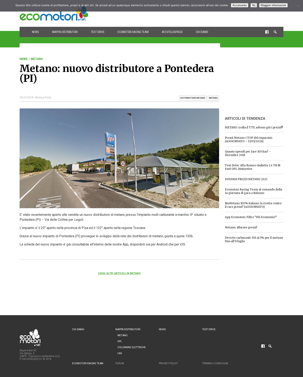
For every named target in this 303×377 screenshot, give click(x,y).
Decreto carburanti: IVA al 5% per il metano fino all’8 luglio (254, 239)
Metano (37, 59)
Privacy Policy (168, 363)
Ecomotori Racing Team (133, 32)
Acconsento (240, 5)
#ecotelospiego (172, 32)
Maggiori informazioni (273, 5)
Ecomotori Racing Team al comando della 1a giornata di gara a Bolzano (253, 191)
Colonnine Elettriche (131, 347)
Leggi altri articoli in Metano (119, 273)
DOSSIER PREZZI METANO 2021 (246, 179)
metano (213, 98)
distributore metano (192, 98)
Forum (119, 363)
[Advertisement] (208, 13)
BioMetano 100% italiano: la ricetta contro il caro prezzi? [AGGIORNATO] (253, 205)
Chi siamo (202, 32)
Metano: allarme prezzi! (241, 227)
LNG (119, 353)
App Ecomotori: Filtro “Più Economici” (251, 217)
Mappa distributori (65, 32)
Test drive (98, 32)
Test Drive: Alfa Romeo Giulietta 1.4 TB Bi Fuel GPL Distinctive (252, 167)
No (253, 5)
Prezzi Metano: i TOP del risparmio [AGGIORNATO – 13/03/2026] (248, 139)
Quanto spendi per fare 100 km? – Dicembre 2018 (248, 153)
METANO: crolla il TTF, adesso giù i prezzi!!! (254, 127)
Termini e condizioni (215, 363)
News (35, 32)
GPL (119, 341)
